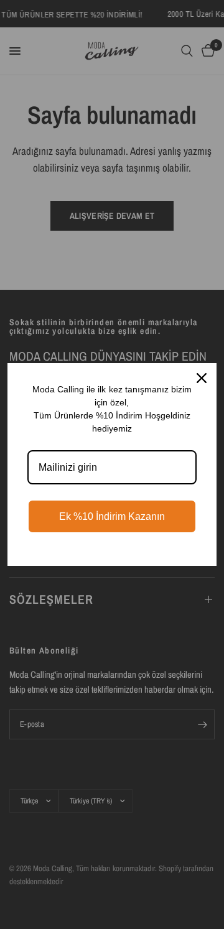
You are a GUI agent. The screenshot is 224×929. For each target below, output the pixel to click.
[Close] (202, 378)
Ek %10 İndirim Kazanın (112, 516)
